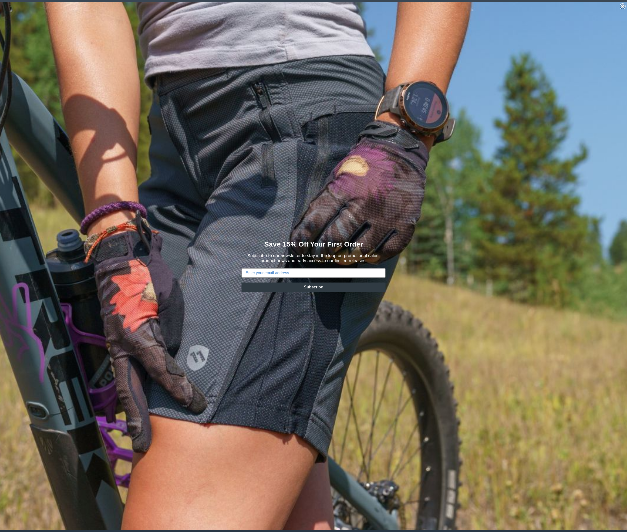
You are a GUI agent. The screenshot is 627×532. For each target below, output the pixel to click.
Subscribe (313, 287)
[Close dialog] (622, 6)
